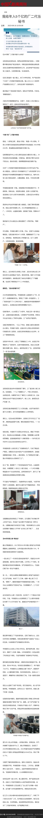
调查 (5, 12)
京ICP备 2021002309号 (8, 814)
